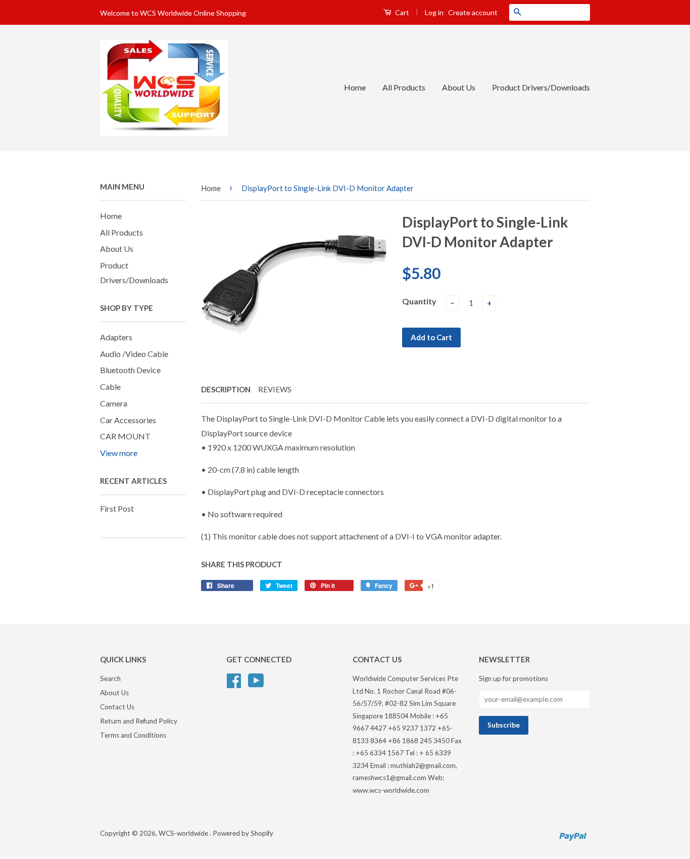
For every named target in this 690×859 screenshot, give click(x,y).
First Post (117, 508)
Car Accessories (128, 420)
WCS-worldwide (184, 833)
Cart (401, 12)
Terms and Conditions (133, 735)
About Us (458, 87)
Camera (113, 403)
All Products (403, 87)
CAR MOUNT (125, 436)
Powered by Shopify (243, 833)
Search (110, 678)
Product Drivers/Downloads (541, 87)
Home (355, 87)
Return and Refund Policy (138, 721)
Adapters (116, 337)
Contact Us (117, 707)
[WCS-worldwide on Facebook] (233, 679)
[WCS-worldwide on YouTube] (256, 679)
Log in (434, 12)
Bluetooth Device (130, 370)
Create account (473, 12)
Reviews (274, 389)
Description (226, 389)
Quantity (419, 301)
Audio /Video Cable (134, 353)
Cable (110, 386)
